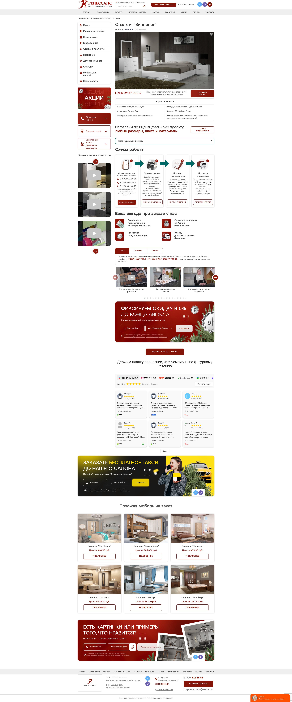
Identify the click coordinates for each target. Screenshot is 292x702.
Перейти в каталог (203, 202)
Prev (95, 161)
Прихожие (89, 55)
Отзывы (196, 12)
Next (95, 251)
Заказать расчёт (202, 94)
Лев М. (194, 394)
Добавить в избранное (164, 690)
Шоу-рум (155, 12)
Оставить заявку (126, 202)
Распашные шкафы (93, 31)
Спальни (93, 19)
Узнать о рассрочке (177, 202)
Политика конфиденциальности (132, 698)
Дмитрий (161, 394)
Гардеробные (90, 43)
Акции (184, 12)
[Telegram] (199, 4)
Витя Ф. (194, 423)
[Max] (204, 4)
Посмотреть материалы (164, 352)
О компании (102, 12)
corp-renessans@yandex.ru (198, 689)
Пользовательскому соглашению (156, 337)
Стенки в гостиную (94, 49)
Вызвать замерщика (152, 202)
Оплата (155, 251)
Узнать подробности (202, 130)
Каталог (118, 12)
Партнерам (187, 671)
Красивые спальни (110, 19)
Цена (122, 251)
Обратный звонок (198, 684)
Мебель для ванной (89, 74)
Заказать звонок (164, 5)
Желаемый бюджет (161, 328)
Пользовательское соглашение (160, 698)
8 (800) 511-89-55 (186, 5)
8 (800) (193, 678)
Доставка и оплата (137, 12)
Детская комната (92, 61)
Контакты (210, 12)
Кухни (86, 25)
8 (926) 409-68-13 (186, 8)
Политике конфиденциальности (134, 337)
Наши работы (90, 81)
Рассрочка (170, 12)
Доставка (138, 251)
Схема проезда (162, 684)
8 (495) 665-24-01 (186, 2)
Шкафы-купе (90, 37)
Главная (86, 12)
